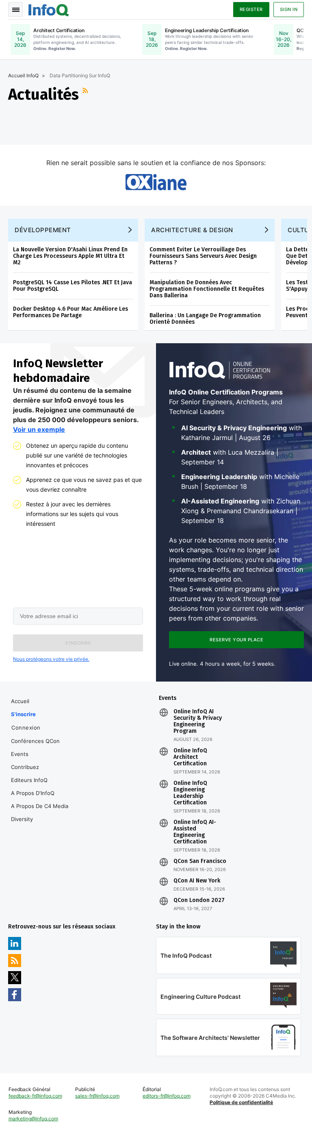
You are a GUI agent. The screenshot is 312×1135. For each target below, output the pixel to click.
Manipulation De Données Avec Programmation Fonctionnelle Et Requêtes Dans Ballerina (207, 289)
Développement (43, 230)
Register (251, 9)
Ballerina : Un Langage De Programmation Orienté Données (205, 318)
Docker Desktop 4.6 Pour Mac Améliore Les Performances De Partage (70, 312)
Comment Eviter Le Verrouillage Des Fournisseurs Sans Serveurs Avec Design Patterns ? (203, 256)
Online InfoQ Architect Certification (190, 757)
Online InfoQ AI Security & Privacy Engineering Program (197, 721)
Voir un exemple (39, 429)
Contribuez (25, 767)
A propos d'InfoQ (32, 793)
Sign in (289, 9)
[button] (78, 642)
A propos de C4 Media (39, 806)
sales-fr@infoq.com (97, 1096)
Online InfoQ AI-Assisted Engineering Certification (194, 832)
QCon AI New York (196, 881)
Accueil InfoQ (23, 75)
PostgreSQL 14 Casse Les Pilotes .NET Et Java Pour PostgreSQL (72, 285)
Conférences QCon (35, 741)
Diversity (22, 819)
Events (19, 754)
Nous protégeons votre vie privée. (51, 659)
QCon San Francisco (199, 861)
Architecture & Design (192, 230)
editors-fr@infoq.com (167, 1096)
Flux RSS (86, 94)
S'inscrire (23, 714)
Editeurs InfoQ (29, 780)
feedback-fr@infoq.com (35, 1096)
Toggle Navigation (15, 9)
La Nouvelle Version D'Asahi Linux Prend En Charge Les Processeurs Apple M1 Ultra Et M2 (70, 256)
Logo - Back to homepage (48, 9)
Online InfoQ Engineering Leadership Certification (190, 793)
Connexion (26, 727)
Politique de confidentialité (241, 1102)
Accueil (20, 701)
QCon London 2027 (199, 900)
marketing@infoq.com (33, 1118)
